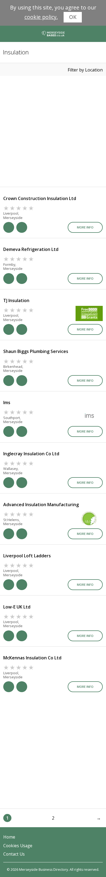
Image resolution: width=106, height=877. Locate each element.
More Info (85, 227)
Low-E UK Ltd (16, 607)
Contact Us (14, 854)
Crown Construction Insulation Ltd (39, 198)
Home (9, 837)
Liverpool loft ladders (27, 556)
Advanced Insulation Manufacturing (41, 505)
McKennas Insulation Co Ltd (32, 658)
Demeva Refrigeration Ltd (30, 249)
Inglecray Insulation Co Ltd (31, 454)
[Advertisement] (53, 131)
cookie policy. (41, 17)
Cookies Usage (17, 846)
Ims (6, 402)
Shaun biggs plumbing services (35, 351)
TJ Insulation (16, 300)
